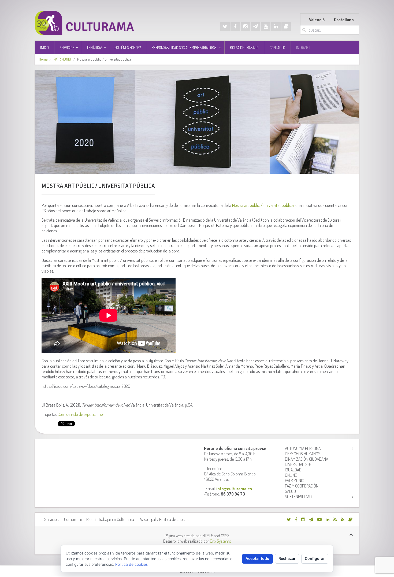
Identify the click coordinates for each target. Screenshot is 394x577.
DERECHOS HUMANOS (302, 453)
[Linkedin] (276, 26)
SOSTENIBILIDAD (298, 496)
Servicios (51, 519)
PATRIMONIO (62, 59)
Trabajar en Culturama (116, 519)
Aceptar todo (257, 558)
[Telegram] (255, 26)
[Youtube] (265, 26)
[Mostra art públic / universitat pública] (197, 121)
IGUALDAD (293, 469)
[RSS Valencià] (335, 519)
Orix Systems (220, 541)
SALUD (290, 491)
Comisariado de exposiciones (81, 414)
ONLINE (291, 475)
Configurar (315, 558)
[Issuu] (286, 26)
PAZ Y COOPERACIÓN (301, 486)
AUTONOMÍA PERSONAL (303, 448)
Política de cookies (131, 564)
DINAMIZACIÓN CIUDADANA (306, 459)
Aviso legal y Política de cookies (164, 519)
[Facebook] (235, 26)
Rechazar (287, 558)
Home (43, 59)
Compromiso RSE (78, 519)
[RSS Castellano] (342, 519)
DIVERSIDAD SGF (298, 464)
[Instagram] (245, 26)
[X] (225, 26)
